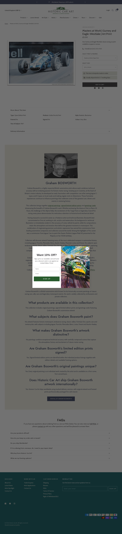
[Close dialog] (87, 248)
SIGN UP (46, 279)
